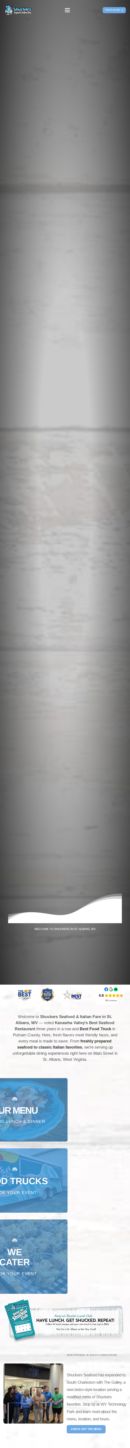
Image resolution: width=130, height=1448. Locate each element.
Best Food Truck (95, 1029)
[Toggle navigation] (67, 10)
